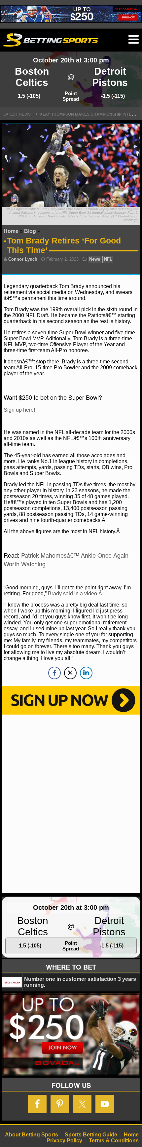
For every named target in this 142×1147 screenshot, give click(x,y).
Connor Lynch (22, 259)
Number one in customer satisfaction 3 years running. (80, 982)
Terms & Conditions (114, 1140)
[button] (133, 39)
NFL (108, 259)
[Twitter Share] (70, 673)
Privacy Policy (64, 1140)
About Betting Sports (31, 1134)
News (94, 259)
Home (11, 231)
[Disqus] (71, 803)
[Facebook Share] (54, 673)
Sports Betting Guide (91, 1134)
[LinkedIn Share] (86, 673)
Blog (30, 231)
